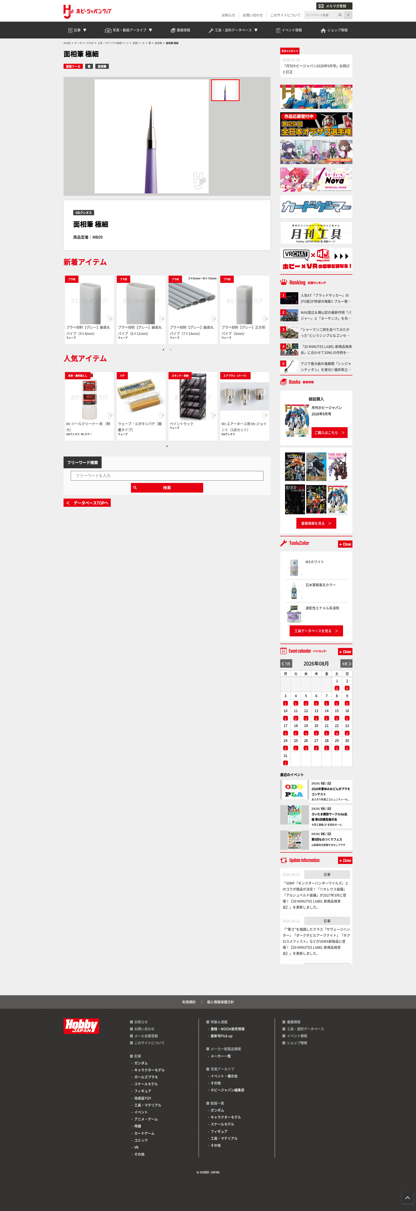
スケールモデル (146, 1083)
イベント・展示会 (224, 1075)
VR (136, 1147)
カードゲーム (144, 1133)
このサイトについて (285, 15)
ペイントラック (181, 423)
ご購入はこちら (326, 432)
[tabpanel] (89, 309)
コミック (141, 1140)
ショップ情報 (297, 1042)
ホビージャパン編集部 (227, 1089)
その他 (139, 1154)
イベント (141, 1112)
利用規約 (189, 1001)
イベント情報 (297, 1035)
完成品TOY (142, 1098)
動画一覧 (217, 1103)
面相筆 (102, 66)
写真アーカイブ (222, 1068)
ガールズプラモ (146, 1076)
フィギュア (142, 1090)
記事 (327, 874)
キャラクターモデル (149, 1069)
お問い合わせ (253, 15)
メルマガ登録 (336, 5)
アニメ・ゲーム (146, 1118)
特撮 (137, 1125)
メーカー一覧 (221, 1055)
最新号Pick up (222, 1035)
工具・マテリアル (147, 1105)
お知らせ (228, 15)
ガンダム (141, 1062)
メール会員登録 (146, 1035)
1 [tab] (163, 349)
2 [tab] (170, 349)
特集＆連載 (219, 1021)
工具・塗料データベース (305, 1028)
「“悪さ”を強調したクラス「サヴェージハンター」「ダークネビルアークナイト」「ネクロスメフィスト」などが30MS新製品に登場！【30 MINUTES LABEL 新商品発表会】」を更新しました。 (316, 941)
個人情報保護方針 (220, 1001)
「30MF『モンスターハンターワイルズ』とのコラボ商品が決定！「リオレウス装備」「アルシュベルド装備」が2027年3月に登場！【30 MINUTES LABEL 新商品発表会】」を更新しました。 (316, 895)
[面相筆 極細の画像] (225, 90)
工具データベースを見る (313, 630)
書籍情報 (293, 1021)
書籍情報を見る (313, 523)
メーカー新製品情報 (226, 1048)
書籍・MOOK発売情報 (228, 1028)
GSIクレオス (84, 212)
